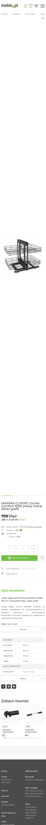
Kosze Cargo (28, 672)
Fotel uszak (5, 782)
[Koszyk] (36, 6)
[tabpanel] (11, 721)
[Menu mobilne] (42, 6)
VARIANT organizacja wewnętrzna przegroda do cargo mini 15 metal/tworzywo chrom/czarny (33, 731)
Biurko (4, 771)
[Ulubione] (31, 6)
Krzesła (4, 802)
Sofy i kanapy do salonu (34, 791)
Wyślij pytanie (12, 574)
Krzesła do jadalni (8, 805)
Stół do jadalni (30, 807)
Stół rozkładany (31, 810)
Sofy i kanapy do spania (34, 793)
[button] (42, 558)
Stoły (27, 804)
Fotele (4, 777)
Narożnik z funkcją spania (35, 780)
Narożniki (29, 777)
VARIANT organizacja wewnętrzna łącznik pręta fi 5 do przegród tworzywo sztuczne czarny (11, 731)
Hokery (4, 790)
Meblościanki (31, 771)
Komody (5, 796)
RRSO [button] (22, 519)
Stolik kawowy (30, 815)
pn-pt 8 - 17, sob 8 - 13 (21, 569)
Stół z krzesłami (31, 812)
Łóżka (4, 821)
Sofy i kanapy (31, 788)
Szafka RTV (29, 818)
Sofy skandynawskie (33, 796)
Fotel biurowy (6, 780)
